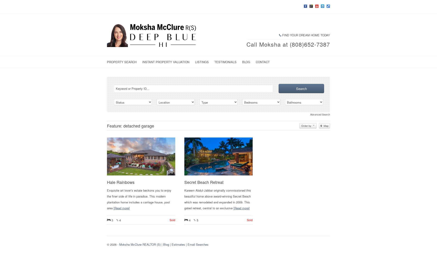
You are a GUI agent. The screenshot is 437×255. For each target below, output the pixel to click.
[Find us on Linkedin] (322, 6)
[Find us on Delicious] (328, 6)
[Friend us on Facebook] (305, 6)
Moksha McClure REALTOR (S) (140, 244)
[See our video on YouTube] (317, 6)
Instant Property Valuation (165, 62)
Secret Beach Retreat (204, 182)
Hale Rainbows (121, 182)
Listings (202, 62)
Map (325, 126)
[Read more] (122, 208)
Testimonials (225, 62)
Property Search (122, 62)
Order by (306, 126)
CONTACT (263, 62)
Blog (246, 62)
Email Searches (198, 244)
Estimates (178, 244)
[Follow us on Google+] (311, 6)
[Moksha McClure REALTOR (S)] (152, 46)
